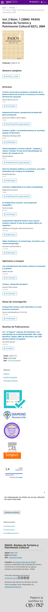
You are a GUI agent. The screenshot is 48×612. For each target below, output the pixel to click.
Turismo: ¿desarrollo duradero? (15, 284)
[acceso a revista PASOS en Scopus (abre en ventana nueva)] (12, 458)
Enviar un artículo (12, 512)
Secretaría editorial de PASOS (24, 562)
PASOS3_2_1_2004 (12, 76)
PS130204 (9, 348)
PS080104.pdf (10, 235)
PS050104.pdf (10, 181)
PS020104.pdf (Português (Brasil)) (17, 124)
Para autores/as (9, 530)
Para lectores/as (9, 526)
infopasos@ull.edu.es (13, 587)
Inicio (4, 8)
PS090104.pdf (10, 253)
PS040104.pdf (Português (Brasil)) (17, 163)
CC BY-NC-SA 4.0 (11, 578)
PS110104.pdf (10, 278)
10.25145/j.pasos (14, 360)
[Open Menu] (2, 2)
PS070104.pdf (10, 214)
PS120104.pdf (10, 293)
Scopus (20, 477)
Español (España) (10, 377)
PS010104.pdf (10, 106)
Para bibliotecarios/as (11, 533)
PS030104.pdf (10, 142)
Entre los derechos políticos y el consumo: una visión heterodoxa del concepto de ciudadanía (23, 170)
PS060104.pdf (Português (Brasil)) (17, 196)
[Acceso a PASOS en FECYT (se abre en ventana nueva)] (14, 408)
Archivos (12, 8)
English (6, 374)
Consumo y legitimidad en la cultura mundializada (22, 187)
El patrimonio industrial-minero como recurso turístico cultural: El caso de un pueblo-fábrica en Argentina (22, 223)
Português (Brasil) (10, 381)
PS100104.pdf (10, 319)
